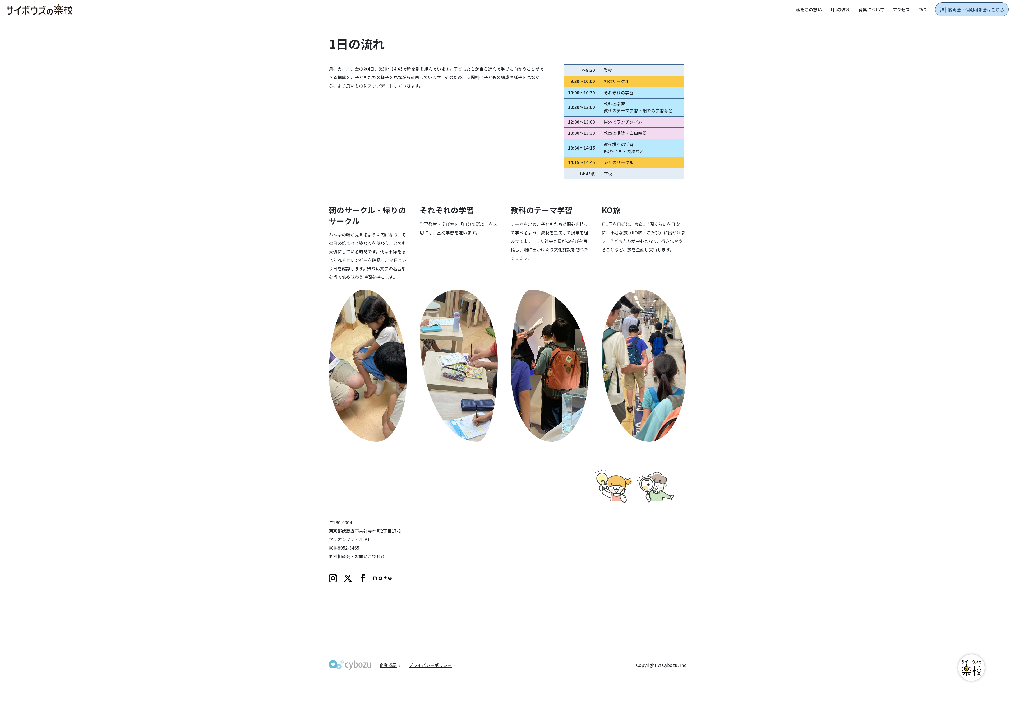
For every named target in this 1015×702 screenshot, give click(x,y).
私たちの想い (809, 9)
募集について (871, 9)
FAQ (922, 9)
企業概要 (388, 665)
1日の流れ (840, 9)
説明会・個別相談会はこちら (976, 9)
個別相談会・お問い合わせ (355, 556)
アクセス (901, 9)
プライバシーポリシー (430, 665)
